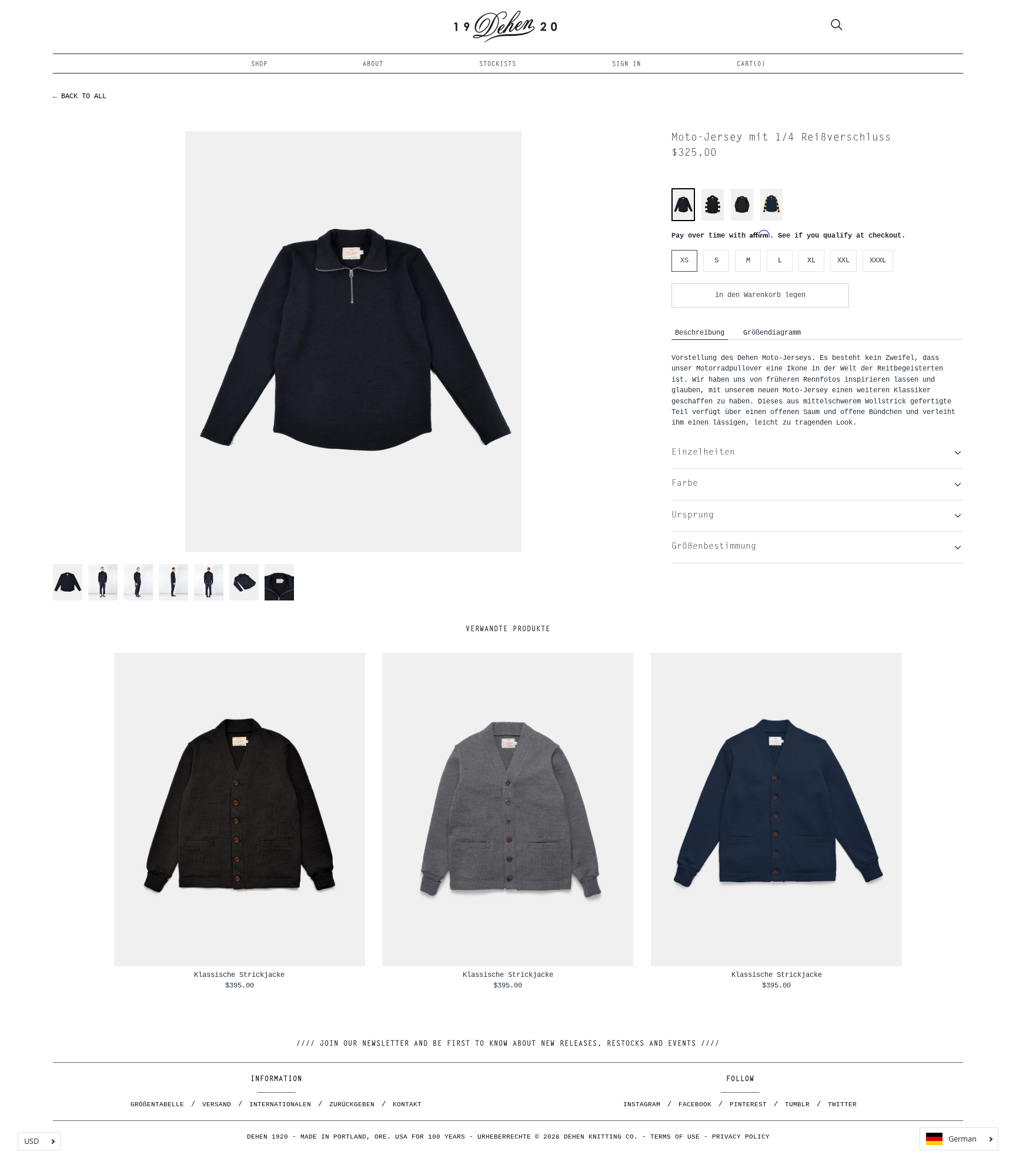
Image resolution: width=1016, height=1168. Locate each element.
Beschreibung (699, 332)
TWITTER (842, 1104)
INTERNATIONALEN (280, 1104)
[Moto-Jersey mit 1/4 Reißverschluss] (683, 218)
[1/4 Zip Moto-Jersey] (742, 219)
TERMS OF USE (675, 1136)
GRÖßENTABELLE (157, 1104)
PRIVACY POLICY (741, 1136)
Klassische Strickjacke (239, 975)
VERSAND (216, 1104)
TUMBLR (797, 1104)
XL (811, 260)
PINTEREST (748, 1104)
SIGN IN (626, 64)
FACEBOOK (695, 1104)
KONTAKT (407, 1104)
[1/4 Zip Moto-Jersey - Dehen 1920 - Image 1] (353, 341)
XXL (843, 260)
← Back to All (79, 96)
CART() (751, 64)
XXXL (878, 260)
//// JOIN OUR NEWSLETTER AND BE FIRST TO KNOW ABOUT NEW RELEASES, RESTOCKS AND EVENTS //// (508, 1043)
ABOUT (373, 64)
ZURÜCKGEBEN (352, 1104)
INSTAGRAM (641, 1104)
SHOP (259, 64)
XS (684, 260)
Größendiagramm (772, 332)
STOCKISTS (497, 64)
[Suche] (837, 26)
